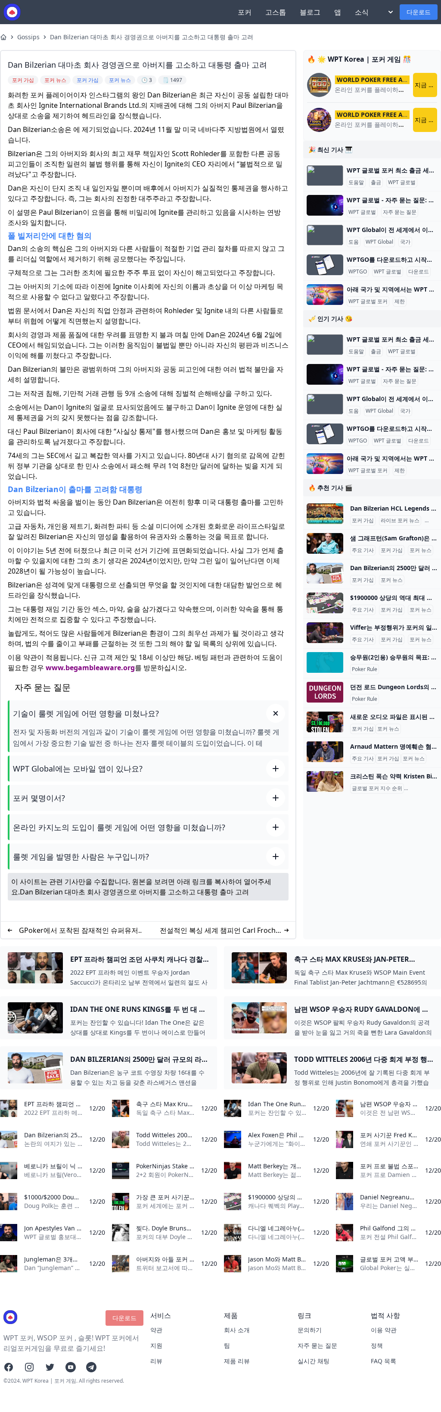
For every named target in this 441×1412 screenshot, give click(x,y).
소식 (362, 12)
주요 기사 (363, 550)
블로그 (310, 12)
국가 (405, 241)
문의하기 (310, 1330)
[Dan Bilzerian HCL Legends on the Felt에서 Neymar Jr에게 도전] (325, 513)
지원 (156, 1345)
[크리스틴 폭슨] (325, 781)
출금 (376, 182)
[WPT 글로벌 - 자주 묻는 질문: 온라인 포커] (325, 205)
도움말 (356, 182)
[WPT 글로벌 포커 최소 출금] (325, 175)
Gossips (28, 37)
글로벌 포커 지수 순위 (377, 788)
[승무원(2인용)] (325, 662)
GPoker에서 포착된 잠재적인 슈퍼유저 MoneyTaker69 (78, 930)
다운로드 (419, 12)
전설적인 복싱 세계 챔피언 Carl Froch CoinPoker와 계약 (218, 930)
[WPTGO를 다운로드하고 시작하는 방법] (325, 264)
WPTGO (357, 271)
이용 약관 (384, 1330)
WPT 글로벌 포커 (368, 301)
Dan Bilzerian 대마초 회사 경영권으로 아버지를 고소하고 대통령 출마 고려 (151, 37)
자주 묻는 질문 (399, 212)
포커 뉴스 (421, 550)
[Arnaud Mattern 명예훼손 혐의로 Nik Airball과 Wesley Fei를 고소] (325, 751)
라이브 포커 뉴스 (400, 520)
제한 (399, 301)
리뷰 (156, 1361)
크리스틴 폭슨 (422, 788)
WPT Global (379, 241)
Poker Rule (364, 669)
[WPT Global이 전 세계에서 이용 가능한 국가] (325, 235)
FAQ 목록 (383, 1361)
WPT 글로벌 (402, 182)
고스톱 (275, 12)
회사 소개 (237, 1330)
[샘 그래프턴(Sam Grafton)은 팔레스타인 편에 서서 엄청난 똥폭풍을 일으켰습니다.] (325, 543)
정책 (377, 1345)
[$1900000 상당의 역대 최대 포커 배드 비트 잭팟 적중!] (325, 603)
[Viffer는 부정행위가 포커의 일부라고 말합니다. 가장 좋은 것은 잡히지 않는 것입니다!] (325, 632)
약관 (156, 1330)
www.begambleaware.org (90, 667)
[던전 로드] (325, 692)
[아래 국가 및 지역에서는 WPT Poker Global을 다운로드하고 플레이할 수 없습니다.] (325, 294)
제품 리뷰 (237, 1361)
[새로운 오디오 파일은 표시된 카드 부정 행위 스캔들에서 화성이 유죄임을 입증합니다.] (325, 722)
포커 (245, 12)
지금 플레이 (426, 85)
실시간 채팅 (313, 1361)
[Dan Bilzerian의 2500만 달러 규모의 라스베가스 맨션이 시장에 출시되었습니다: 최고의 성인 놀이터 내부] (325, 573)
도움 (353, 241)
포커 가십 (363, 520)
